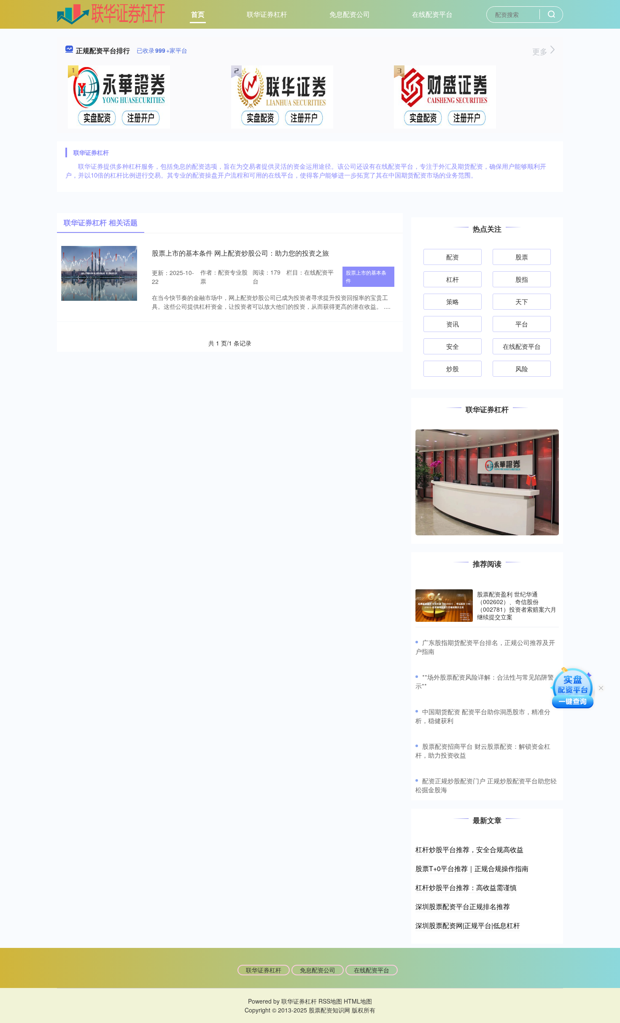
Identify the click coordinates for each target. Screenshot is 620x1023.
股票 (521, 256)
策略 (452, 301)
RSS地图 (330, 1001)
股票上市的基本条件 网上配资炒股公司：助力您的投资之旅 (240, 253)
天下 (521, 301)
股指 (521, 279)
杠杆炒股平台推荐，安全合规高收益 (469, 849)
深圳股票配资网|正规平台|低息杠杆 (467, 925)
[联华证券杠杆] (111, 13)
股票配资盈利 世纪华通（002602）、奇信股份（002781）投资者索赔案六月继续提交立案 (516, 605)
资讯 (452, 323)
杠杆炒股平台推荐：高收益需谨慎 (466, 887)
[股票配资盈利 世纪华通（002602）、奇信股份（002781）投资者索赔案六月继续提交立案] (444, 605)
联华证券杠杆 (267, 14)
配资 (452, 256)
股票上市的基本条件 (366, 276)
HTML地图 (358, 1001)
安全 (452, 346)
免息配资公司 (349, 14)
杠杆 (452, 279)
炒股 (452, 368)
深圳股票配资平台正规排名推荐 (462, 906)
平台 (521, 323)
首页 (198, 14)
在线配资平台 (432, 14)
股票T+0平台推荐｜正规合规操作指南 (471, 868)
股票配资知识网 (329, 1010)
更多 (541, 51)
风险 (521, 368)
